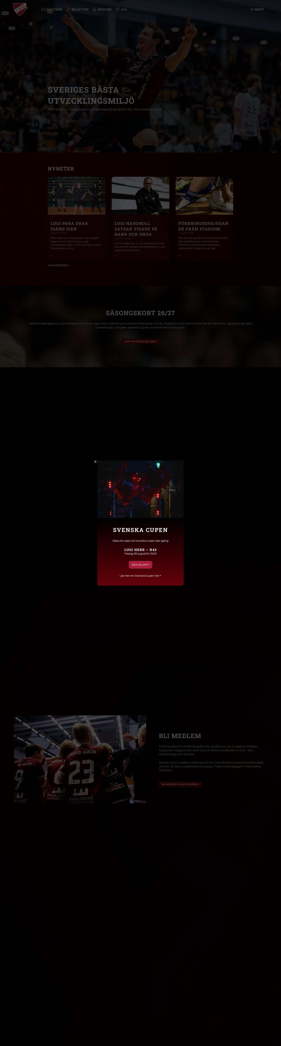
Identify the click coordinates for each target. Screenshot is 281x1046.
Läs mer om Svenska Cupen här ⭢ (140, 575)
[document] (140, 523)
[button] (95, 461)
